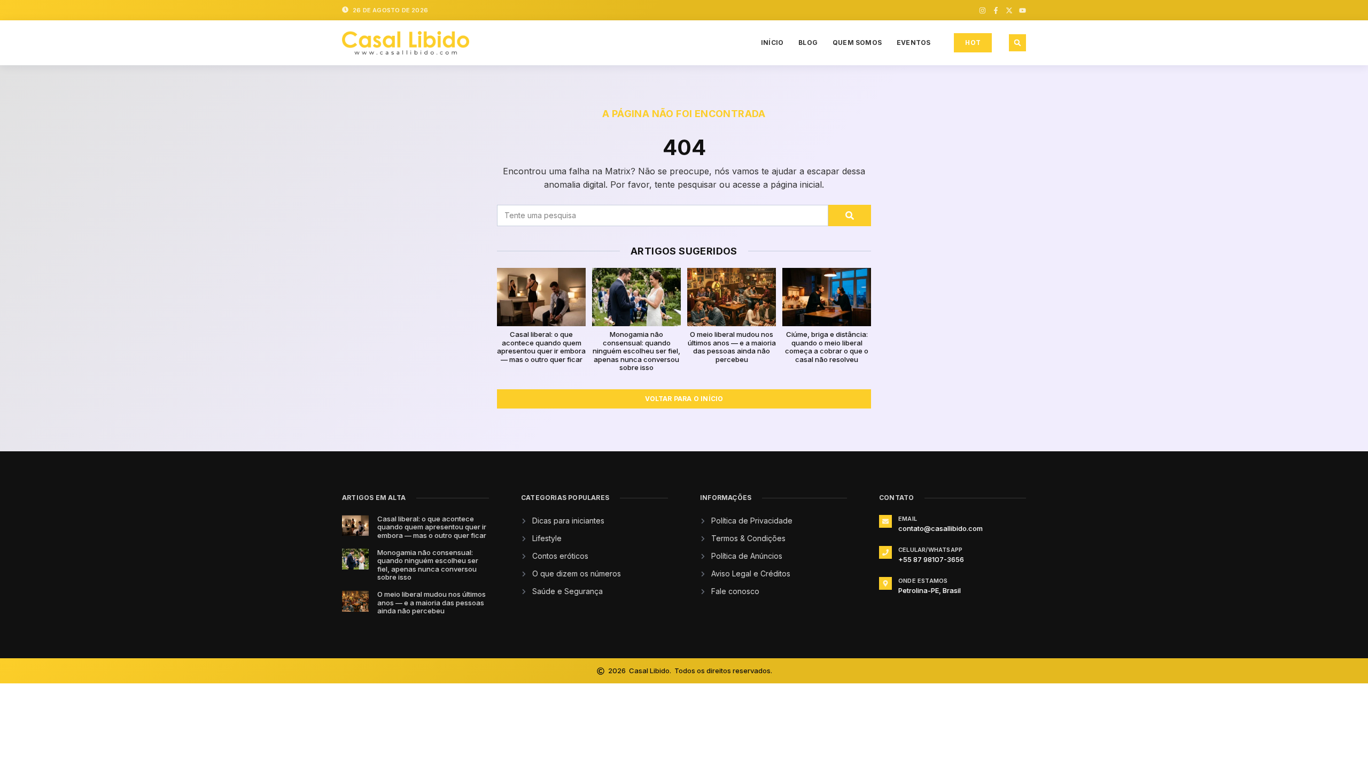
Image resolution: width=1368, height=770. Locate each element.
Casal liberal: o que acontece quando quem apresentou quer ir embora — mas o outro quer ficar (541, 347)
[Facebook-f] (995, 10)
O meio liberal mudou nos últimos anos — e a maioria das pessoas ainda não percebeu (732, 347)
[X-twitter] (1009, 10)
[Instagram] (982, 10)
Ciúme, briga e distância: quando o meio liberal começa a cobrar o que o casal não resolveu (826, 347)
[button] (1017, 42)
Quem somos (857, 42)
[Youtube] (1022, 10)
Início (772, 42)
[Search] (849, 215)
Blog (808, 42)
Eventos (913, 42)
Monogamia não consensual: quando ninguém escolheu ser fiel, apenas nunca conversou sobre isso (636, 351)
